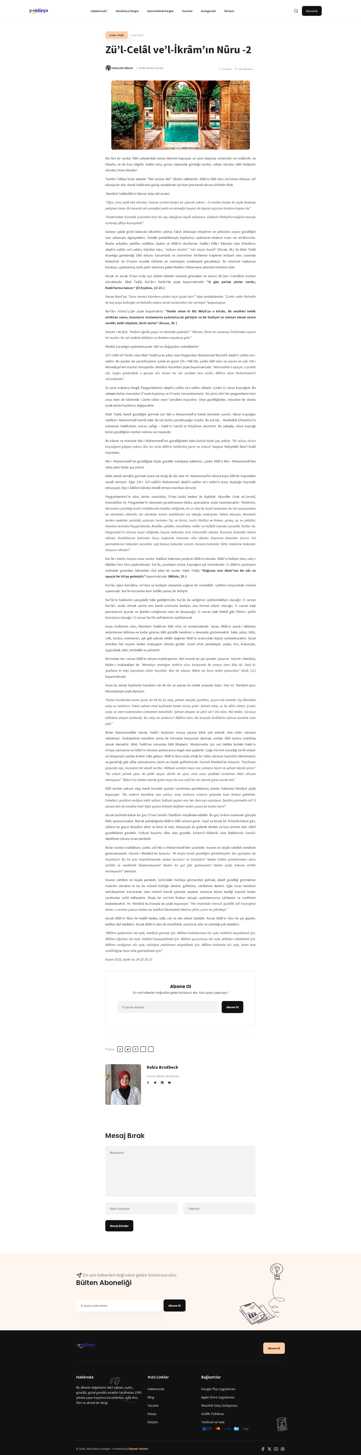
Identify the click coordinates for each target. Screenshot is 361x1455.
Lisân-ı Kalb (116, 35)
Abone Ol (232, 1007)
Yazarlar (187, 11)
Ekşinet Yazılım (138, 1448)
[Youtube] (276, 1448)
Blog (151, 1397)
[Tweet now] (269, 1448)
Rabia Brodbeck (162, 1067)
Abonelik (312, 11)
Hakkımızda (98, 11)
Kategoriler (208, 11)
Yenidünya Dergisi (127, 11)
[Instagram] (282, 1448)
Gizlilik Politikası (212, 1414)
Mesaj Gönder (119, 1226)
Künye (152, 1414)
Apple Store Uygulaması (218, 1397)
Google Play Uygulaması (218, 1389)
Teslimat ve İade (212, 1422)
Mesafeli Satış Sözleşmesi (219, 1405)
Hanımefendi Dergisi (160, 11)
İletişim (229, 11)
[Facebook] (263, 1448)
